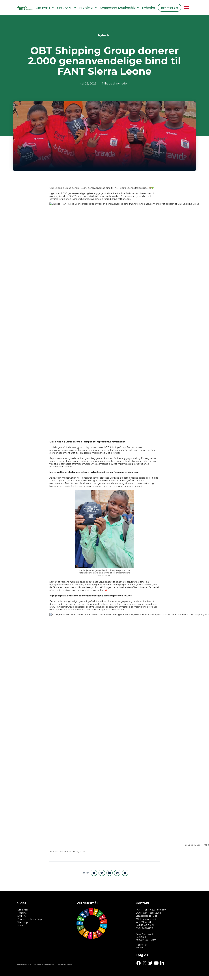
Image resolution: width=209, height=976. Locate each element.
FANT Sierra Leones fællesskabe (131, 188)
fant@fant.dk (144, 922)
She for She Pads (121, 193)
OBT (52, 188)
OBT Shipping (59, 606)
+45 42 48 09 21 (145, 925)
